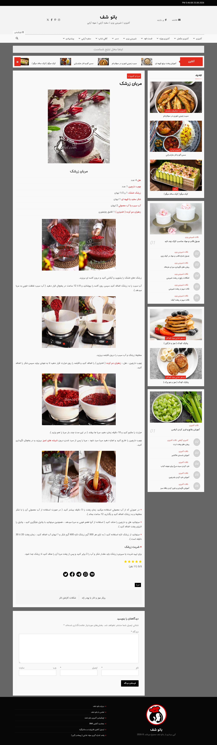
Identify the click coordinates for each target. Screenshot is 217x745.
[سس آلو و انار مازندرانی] (94, 61)
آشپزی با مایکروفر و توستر (175, 110)
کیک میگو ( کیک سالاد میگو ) (73, 63)
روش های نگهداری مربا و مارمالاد (176, 267)
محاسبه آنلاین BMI (96, 723)
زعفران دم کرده (113, 363)
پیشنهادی (70, 38)
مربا (138, 585)
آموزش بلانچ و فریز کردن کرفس (185, 429)
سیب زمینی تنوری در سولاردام (153, 63)
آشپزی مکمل (183, 38)
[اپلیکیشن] (92, 577)
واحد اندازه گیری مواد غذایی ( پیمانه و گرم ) (87, 735)
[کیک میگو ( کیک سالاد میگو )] (52, 61)
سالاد (175, 189)
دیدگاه (135, 632)
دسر (117, 38)
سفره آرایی (86, 38)
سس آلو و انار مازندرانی (113, 63)
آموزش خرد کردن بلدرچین (179, 477)
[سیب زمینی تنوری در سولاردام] (132, 61)
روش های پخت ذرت (181, 444)
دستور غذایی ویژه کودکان (175, 338)
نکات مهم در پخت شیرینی (179, 288)
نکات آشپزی (194, 425)
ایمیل (78, 668)
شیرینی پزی (131, 38)
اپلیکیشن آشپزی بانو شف (94, 718)
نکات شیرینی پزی (192, 237)
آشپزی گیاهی (183, 440)
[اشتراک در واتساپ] (85, 577)
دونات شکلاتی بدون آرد (33, 63)
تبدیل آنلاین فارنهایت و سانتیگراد (91, 729)
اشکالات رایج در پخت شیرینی (178, 278)
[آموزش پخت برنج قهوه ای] (175, 61)
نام (120, 668)
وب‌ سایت (37, 668)
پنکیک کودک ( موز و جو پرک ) (176, 382)
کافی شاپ (102, 38)
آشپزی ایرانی (175, 150)
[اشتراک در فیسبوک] (72, 577)
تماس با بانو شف (97, 712)
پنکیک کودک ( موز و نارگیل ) (176, 343)
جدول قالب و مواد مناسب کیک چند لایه (182, 241)
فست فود (148, 38)
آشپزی (199, 38)
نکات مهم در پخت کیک (180, 300)
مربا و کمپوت (134, 76)
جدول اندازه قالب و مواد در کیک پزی (175, 256)
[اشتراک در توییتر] (65, 577)
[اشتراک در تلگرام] (79, 577)
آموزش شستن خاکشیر (180, 455)
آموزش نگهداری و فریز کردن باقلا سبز (174, 488)
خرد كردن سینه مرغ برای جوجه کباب (175, 466)
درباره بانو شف (98, 706)
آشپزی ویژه (165, 38)
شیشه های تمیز (50, 440)
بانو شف (108, 17)
